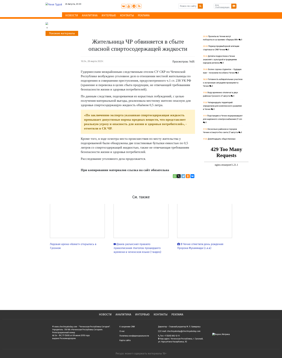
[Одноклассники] (188, 176)
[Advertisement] (141, 280)
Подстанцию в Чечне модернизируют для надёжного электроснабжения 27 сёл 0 (223, 119)
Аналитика (90, 15)
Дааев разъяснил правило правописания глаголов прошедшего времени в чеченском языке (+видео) (137, 248)
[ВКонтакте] (192, 176)
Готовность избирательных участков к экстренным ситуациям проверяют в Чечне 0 (223, 82)
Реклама (144, 15)
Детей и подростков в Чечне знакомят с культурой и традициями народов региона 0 (220, 59)
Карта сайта (125, 340)
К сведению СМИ (127, 327)
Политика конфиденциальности (134, 336)
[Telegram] (183, 176)
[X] (179, 176)
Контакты (127, 15)
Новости (71, 15)
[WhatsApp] (175, 176)
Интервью (109, 15)
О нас (122, 331)
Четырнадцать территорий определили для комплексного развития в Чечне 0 (222, 105)
